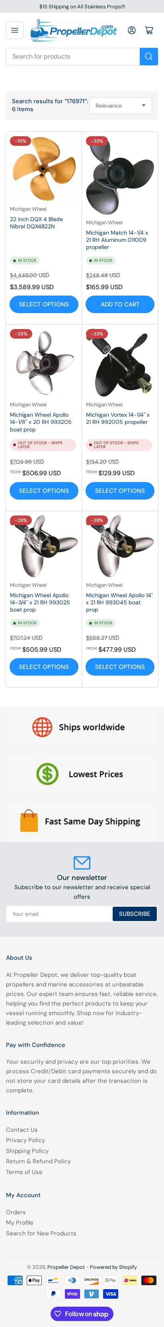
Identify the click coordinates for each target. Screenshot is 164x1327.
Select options (44, 304)
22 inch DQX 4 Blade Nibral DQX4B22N (36, 223)
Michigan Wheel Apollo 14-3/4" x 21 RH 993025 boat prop (40, 602)
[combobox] (82, 56)
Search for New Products (41, 1233)
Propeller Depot (66, 1267)
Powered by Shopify (113, 1267)
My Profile (19, 1223)
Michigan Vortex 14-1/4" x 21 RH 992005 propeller (118, 418)
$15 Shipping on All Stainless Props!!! (82, 6)
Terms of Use (24, 1172)
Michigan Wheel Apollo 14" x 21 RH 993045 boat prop (119, 602)
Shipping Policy (27, 1151)
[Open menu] (14, 30)
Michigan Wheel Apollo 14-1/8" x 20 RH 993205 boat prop (41, 422)
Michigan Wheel (28, 209)
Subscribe (134, 914)
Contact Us (22, 1130)
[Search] (149, 56)
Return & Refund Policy (38, 1161)
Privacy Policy (25, 1140)
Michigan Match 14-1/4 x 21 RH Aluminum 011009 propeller (117, 240)
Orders (16, 1212)
